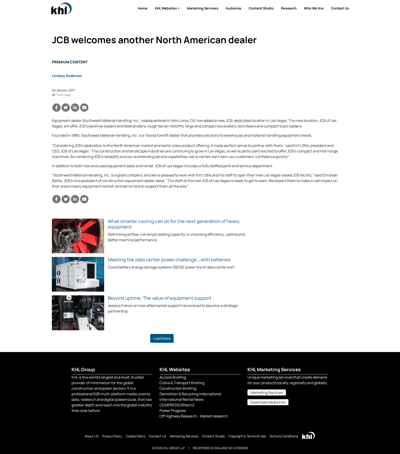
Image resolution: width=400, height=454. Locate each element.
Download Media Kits (267, 402)
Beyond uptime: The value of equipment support (159, 298)
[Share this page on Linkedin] (75, 107)
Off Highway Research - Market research (193, 416)
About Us (91, 436)
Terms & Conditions (283, 436)
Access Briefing (172, 377)
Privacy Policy (112, 436)
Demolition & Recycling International (190, 393)
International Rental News (181, 399)
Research (289, 8)
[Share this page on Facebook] (56, 107)
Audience (233, 8)
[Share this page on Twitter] (66, 107)
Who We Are (314, 8)
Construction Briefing (177, 388)
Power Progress (172, 410)
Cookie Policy (135, 436)
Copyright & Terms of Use (247, 436)
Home (142, 8)
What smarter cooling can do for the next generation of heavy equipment (174, 224)
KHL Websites (166, 8)
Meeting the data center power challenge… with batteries (169, 259)
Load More (162, 338)
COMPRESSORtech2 (176, 405)
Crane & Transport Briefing (181, 382)
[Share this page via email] (84, 107)
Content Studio (261, 8)
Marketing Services (202, 8)
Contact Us (340, 8)
